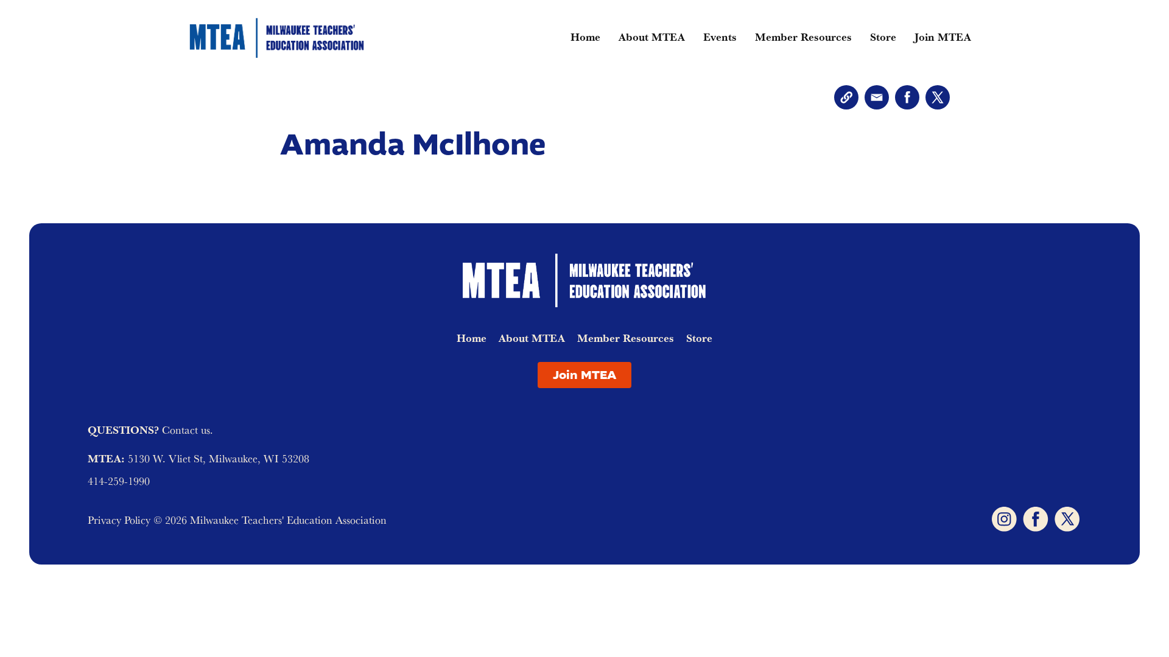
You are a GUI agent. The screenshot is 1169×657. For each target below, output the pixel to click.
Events (720, 36)
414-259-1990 (119, 481)
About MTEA (652, 36)
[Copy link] (846, 97)
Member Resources (803, 36)
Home (585, 36)
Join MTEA (942, 36)
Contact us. (187, 430)
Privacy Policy (120, 520)
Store (883, 36)
